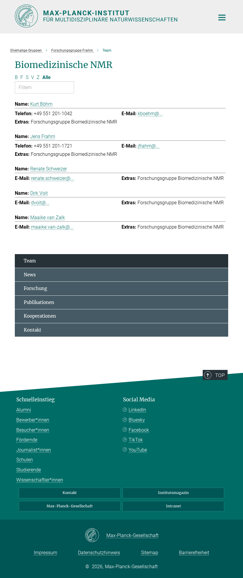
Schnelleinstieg (35, 400)
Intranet (173, 506)
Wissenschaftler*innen (39, 480)
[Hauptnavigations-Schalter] (222, 17)
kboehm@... (150, 113)
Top (220, 375)
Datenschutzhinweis (99, 552)
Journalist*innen (33, 450)
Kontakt (32, 330)
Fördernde (26, 440)
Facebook (139, 430)
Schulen (24, 460)
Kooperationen (40, 316)
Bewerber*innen (32, 420)
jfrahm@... (148, 146)
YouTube (138, 450)
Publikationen (39, 302)
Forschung (35, 288)
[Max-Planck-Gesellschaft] (95, 535)
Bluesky (137, 420)
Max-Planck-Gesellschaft (70, 506)
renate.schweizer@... (52, 178)
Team (30, 261)
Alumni (23, 410)
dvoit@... (40, 202)
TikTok (136, 440)
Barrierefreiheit (194, 552)
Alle (46, 77)
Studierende (28, 470)
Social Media (139, 400)
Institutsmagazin (173, 492)
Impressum (45, 552)
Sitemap (149, 552)
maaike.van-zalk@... (52, 227)
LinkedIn (137, 410)
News (30, 275)
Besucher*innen (32, 430)
